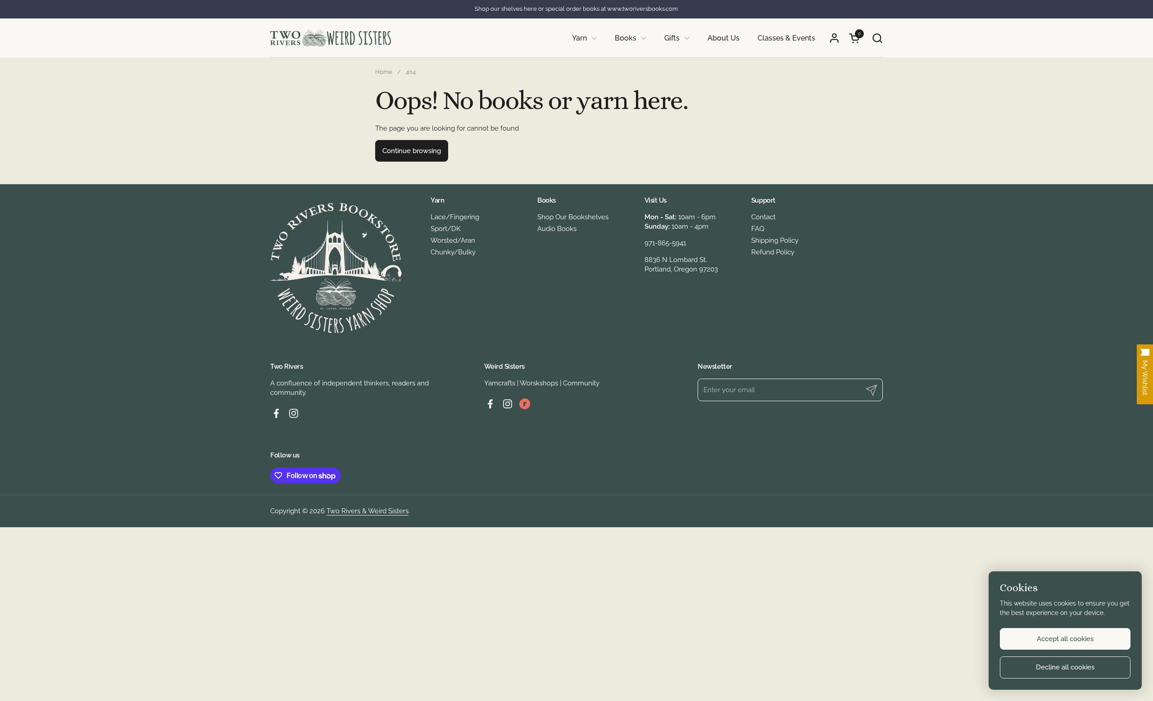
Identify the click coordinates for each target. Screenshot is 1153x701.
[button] (877, 38)
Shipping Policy (775, 240)
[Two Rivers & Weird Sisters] (330, 38)
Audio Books (556, 229)
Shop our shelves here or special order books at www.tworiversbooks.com (576, 9)
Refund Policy (772, 252)
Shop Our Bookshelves (572, 217)
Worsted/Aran (453, 240)
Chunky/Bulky (453, 252)
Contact (763, 217)
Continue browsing (411, 151)
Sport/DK (446, 229)
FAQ (757, 229)
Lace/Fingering (455, 217)
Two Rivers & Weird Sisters (368, 511)
